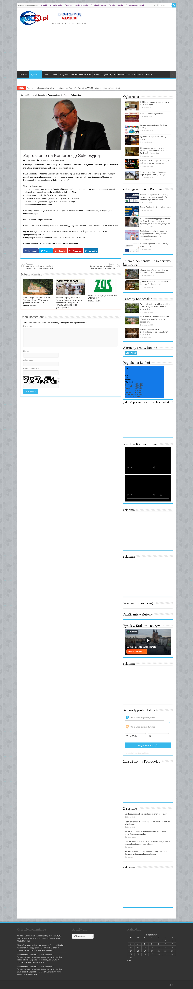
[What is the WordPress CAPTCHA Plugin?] (40, 380)
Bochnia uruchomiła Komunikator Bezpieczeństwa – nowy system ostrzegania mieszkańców (153, 233)
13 (152, 947)
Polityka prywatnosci (135, 5)
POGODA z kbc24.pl (126, 74)
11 (138, 947)
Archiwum (24, 74)
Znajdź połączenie (146, 745)
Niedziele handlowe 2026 (81, 74)
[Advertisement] (96, 47)
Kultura (46, 74)
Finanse (68, 5)
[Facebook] (157, 5)
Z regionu (64, 74)
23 (172, 951)
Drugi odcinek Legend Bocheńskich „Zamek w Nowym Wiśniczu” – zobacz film (154, 319)
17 (131, 951)
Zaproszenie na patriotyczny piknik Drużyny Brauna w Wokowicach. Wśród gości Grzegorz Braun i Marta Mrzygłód (39, 938)
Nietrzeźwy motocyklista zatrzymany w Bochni (36, 945)
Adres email (28, 360)
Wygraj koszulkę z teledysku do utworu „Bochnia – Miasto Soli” (40, 266)
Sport (54, 74)
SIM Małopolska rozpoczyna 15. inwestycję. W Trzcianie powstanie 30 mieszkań (36, 300)
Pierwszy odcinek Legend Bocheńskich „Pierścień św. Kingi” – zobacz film (155, 332)
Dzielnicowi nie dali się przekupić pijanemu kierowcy (146, 814)
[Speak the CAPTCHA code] (58, 381)
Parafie (112, 5)
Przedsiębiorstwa (98, 5)
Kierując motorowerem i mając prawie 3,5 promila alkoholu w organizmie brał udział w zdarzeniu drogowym (40, 947)
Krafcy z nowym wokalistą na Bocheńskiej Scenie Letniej (102, 266)
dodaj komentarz (59, 160)
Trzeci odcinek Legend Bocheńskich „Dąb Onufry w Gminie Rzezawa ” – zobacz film (155, 306)
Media (120, 5)
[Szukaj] (174, 5)
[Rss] (155, 5)
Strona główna (26, 95)
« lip (129, 960)
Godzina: (131, 353)
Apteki (44, 5)
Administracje (56, 5)
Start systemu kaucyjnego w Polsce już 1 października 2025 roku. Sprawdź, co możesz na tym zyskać (155, 221)
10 (131, 947)
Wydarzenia (35, 74)
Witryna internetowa (31, 369)
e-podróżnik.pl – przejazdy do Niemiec (137, 753)
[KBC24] (53, 17)
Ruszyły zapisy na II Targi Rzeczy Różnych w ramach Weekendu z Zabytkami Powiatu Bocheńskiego (69, 301)
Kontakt (149, 74)
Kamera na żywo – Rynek (104, 74)
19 (145, 951)
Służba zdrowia (81, 5)
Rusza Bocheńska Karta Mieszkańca (155, 207)
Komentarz (28, 326)
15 (165, 947)
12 (145, 947)
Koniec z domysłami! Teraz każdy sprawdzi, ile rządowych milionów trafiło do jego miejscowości (154, 197)
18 (138, 951)
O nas (140, 74)
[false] (169, 722)
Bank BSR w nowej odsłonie (151, 113)
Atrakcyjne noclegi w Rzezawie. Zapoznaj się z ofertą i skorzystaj (52, 88)
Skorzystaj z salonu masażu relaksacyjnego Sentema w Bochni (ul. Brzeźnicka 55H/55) (154, 150)
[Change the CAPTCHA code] (58, 378)
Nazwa (26, 351)
